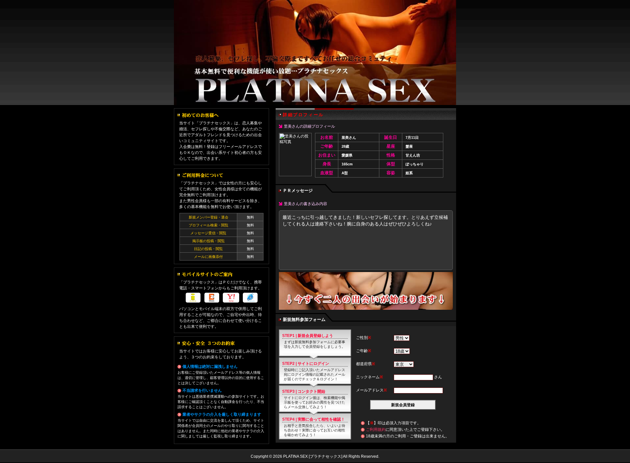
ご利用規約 (376, 429)
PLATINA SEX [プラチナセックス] (315, 52)
